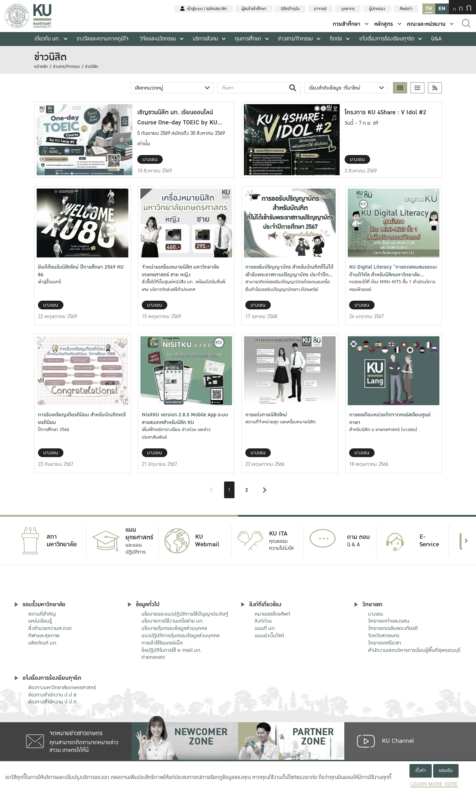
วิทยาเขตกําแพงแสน (388, 621)
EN (441, 8)
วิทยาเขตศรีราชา (384, 643)
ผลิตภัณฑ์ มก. (42, 643)
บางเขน (375, 614)
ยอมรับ (446, 770)
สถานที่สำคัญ (42, 614)
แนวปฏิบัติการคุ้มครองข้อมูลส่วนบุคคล (180, 635)
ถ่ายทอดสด (153, 657)
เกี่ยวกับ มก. (47, 38)
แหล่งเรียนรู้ (40, 621)
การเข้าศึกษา (346, 24)
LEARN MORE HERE (434, 784)
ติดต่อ (336, 38)
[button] (9, 541)
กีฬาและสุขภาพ (44, 635)
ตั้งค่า (420, 770)
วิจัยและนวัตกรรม (158, 38)
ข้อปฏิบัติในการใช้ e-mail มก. (171, 650)
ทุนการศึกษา (248, 38)
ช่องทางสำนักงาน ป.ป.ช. (53, 695)
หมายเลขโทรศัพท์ (272, 614)
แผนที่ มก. (265, 628)
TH (428, 8)
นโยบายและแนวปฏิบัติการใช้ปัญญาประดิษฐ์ (184, 614)
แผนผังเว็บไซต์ (269, 635)
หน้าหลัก (41, 66)
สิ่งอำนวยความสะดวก (50, 628)
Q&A (436, 38)
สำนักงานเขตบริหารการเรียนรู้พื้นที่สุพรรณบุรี (414, 650)
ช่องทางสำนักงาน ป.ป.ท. (53, 701)
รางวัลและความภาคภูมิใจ (103, 38)
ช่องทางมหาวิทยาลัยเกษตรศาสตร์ (62, 687)
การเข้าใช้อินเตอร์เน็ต (162, 643)
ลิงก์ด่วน (263, 621)
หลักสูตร (383, 24)
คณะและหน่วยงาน (426, 24)
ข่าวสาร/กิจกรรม (295, 38)
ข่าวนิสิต (91, 66)
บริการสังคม (205, 38)
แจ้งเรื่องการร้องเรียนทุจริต (386, 38)
